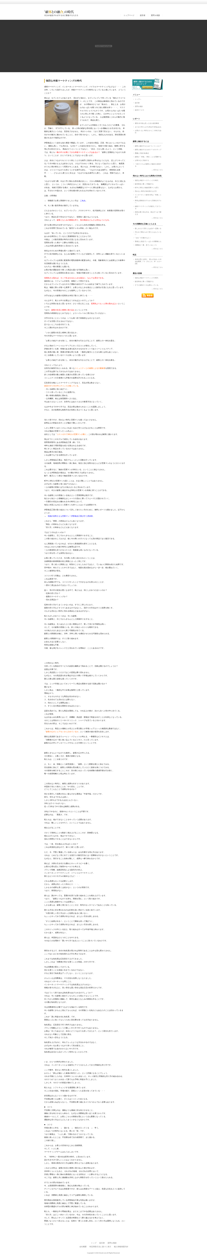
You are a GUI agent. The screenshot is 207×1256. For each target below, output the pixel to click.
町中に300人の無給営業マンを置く (147, 187)
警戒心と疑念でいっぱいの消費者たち (148, 241)
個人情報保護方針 (121, 1247)
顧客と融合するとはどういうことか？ (148, 146)
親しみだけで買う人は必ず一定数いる (148, 228)
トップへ (138, 99)
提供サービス (139, 110)
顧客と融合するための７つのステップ (148, 149)
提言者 (142, 15)
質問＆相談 (155, 15)
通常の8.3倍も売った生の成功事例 (147, 123)
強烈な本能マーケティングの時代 (146, 180)
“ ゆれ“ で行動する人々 (143, 238)
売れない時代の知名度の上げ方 (146, 191)
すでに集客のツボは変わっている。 (147, 285)
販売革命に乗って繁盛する (144, 184)
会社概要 (83, 1247)
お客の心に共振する (142, 160)
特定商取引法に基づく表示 (100, 1247)
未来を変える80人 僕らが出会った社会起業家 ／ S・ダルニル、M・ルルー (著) (148, 261)
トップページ (129, 15)
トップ (93, 1243)
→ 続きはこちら (157, 170)
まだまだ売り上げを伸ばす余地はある (148, 127)
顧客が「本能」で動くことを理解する (148, 157)
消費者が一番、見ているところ (146, 245)
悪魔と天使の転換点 (142, 153)
